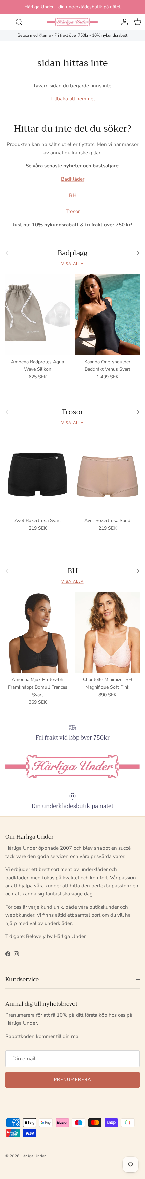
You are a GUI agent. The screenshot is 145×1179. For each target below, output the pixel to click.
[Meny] (7, 22)
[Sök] (22, 22)
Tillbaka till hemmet (72, 98)
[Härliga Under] (72, 22)
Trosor (73, 211)
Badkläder (72, 179)
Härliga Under (33, 1156)
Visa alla (72, 263)
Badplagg (72, 253)
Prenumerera (72, 1079)
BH (72, 195)
